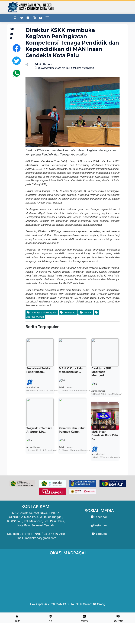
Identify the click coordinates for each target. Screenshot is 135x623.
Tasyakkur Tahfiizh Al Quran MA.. (39, 429)
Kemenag (70, 312)
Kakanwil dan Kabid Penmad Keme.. (72, 429)
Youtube (101, 533)
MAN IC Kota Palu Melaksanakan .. (71, 370)
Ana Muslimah (33, 387)
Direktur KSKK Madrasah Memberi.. (101, 372)
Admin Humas (33, 447)
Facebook (101, 517)
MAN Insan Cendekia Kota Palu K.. (104, 435)
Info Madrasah (85, 67)
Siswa (87, 312)
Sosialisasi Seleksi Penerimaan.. (38, 370)
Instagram (101, 525)
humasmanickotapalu (44, 312)
